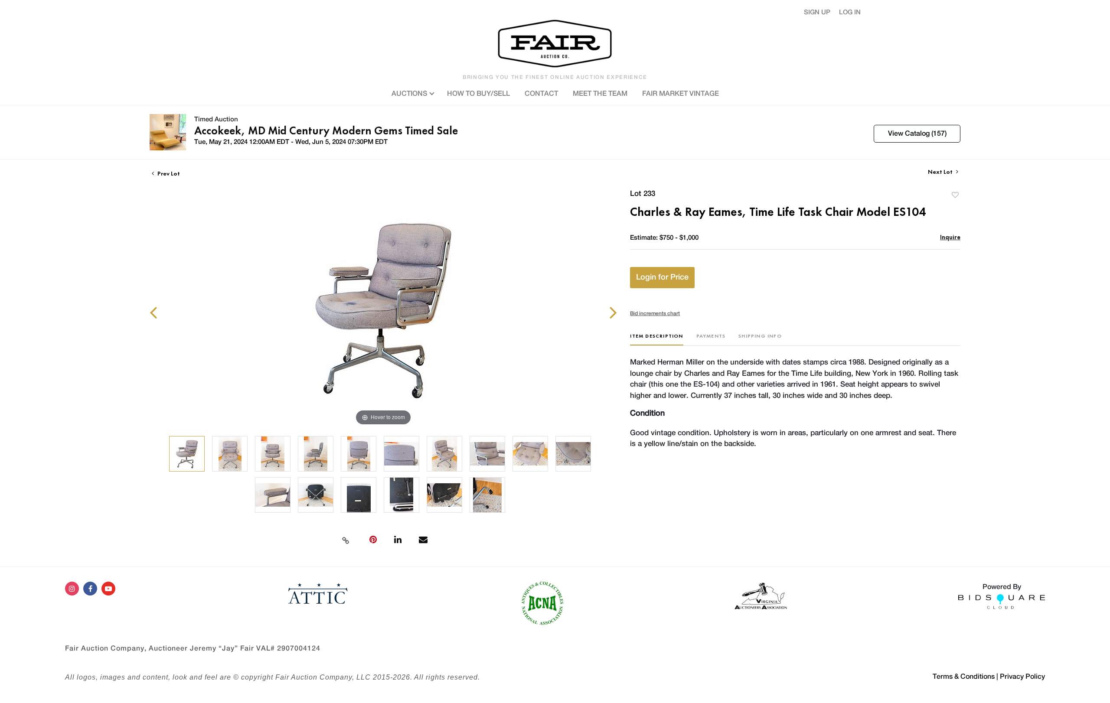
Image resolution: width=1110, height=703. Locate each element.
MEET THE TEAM (600, 93)
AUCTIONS (410, 93)
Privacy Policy (1022, 676)
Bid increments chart (655, 313)
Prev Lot (168, 173)
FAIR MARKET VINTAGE (680, 93)
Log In (850, 12)
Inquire (950, 237)
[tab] (656, 339)
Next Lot (941, 172)
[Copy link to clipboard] (345, 539)
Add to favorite (955, 195)
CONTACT (541, 93)
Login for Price (662, 277)
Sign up (817, 12)
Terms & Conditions (964, 676)
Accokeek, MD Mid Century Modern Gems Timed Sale (326, 130)
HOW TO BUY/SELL (478, 93)
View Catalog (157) (917, 133)
